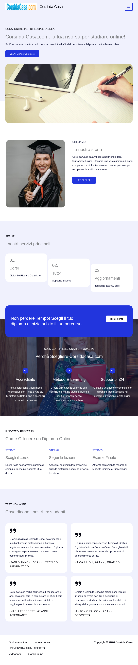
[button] (116, 319)
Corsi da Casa (51, 7)
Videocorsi (15, 654)
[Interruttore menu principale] (129, 7)
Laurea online (42, 642)
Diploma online (18, 642)
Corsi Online (35, 654)
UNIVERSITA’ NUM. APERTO (27, 648)
